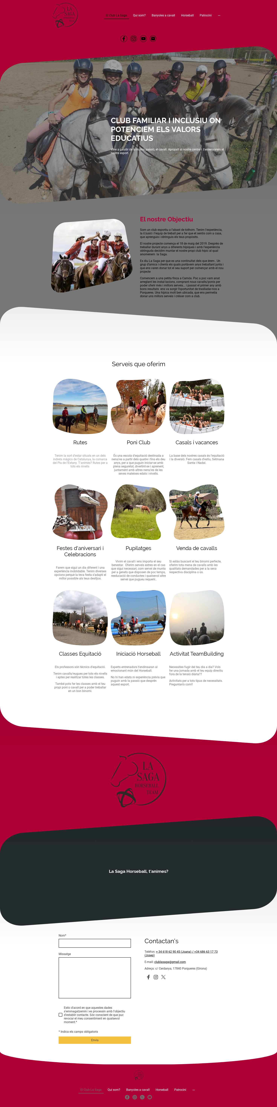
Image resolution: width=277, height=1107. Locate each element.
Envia (95, 1040)
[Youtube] (143, 38)
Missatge (65, 954)
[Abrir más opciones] (219, 15)
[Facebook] (123, 38)
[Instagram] (133, 38)
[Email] (153, 38)
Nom (62, 935)
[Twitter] (163, 977)
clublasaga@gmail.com (170, 962)
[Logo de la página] (65, 15)
